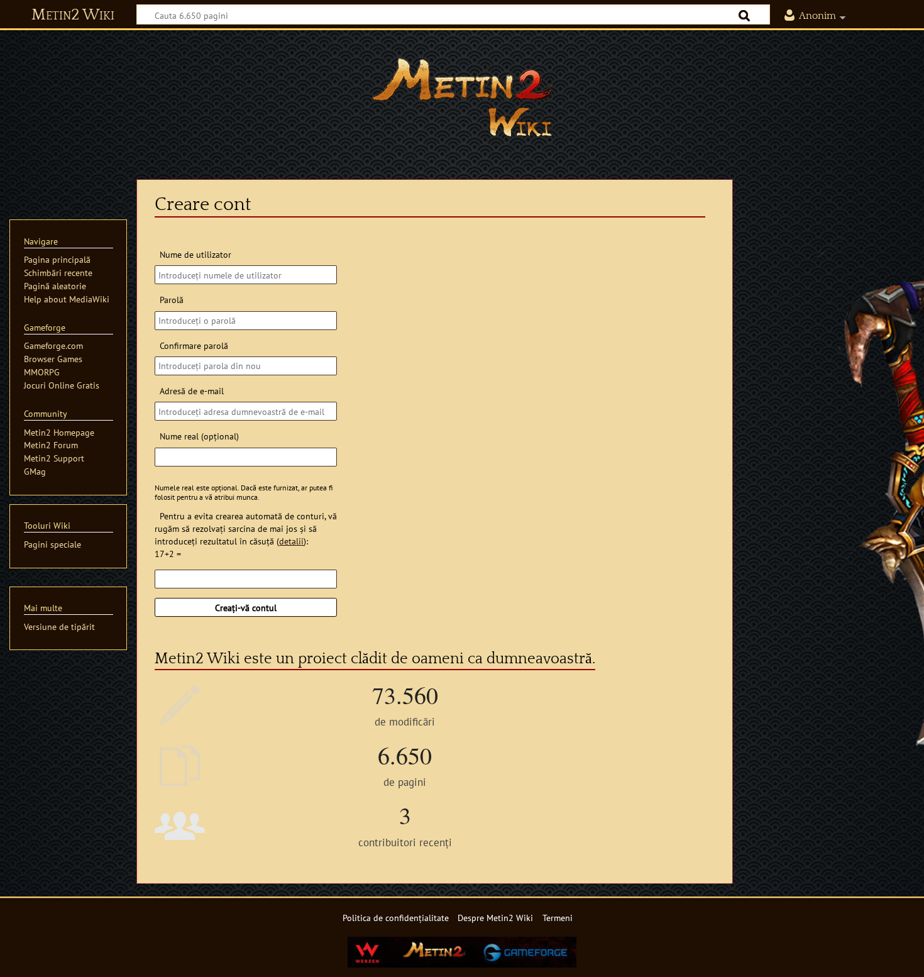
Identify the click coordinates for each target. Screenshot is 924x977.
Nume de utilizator (195, 254)
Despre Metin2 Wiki (495, 918)
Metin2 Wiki (72, 15)
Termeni (557, 918)
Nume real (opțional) (199, 436)
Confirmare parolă (194, 345)
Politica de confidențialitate (396, 918)
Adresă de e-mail (191, 391)
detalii (291, 541)
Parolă (171, 300)
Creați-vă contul (246, 608)
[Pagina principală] (462, 97)
